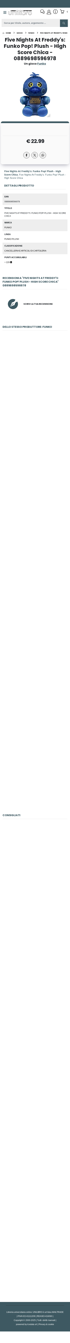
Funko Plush (11, 239)
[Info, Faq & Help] (55, 12)
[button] (64, 12)
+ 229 (7, 262)
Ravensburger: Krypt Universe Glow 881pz (35, 1263)
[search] (64, 23)
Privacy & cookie (46, 1324)
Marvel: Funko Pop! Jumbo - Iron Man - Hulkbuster (35, 538)
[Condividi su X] (34, 155)
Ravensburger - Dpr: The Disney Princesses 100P (35, 868)
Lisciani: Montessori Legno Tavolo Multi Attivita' (35, 1026)
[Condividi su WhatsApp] (43, 155)
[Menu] (5, 12)
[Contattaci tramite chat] (42, 12)
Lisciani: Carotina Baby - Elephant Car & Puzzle (35, 1105)
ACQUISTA (36, 404)
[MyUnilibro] (49, 12)
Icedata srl (32, 1324)
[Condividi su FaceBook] (26, 155)
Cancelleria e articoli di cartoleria (25, 250)
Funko (8, 227)
